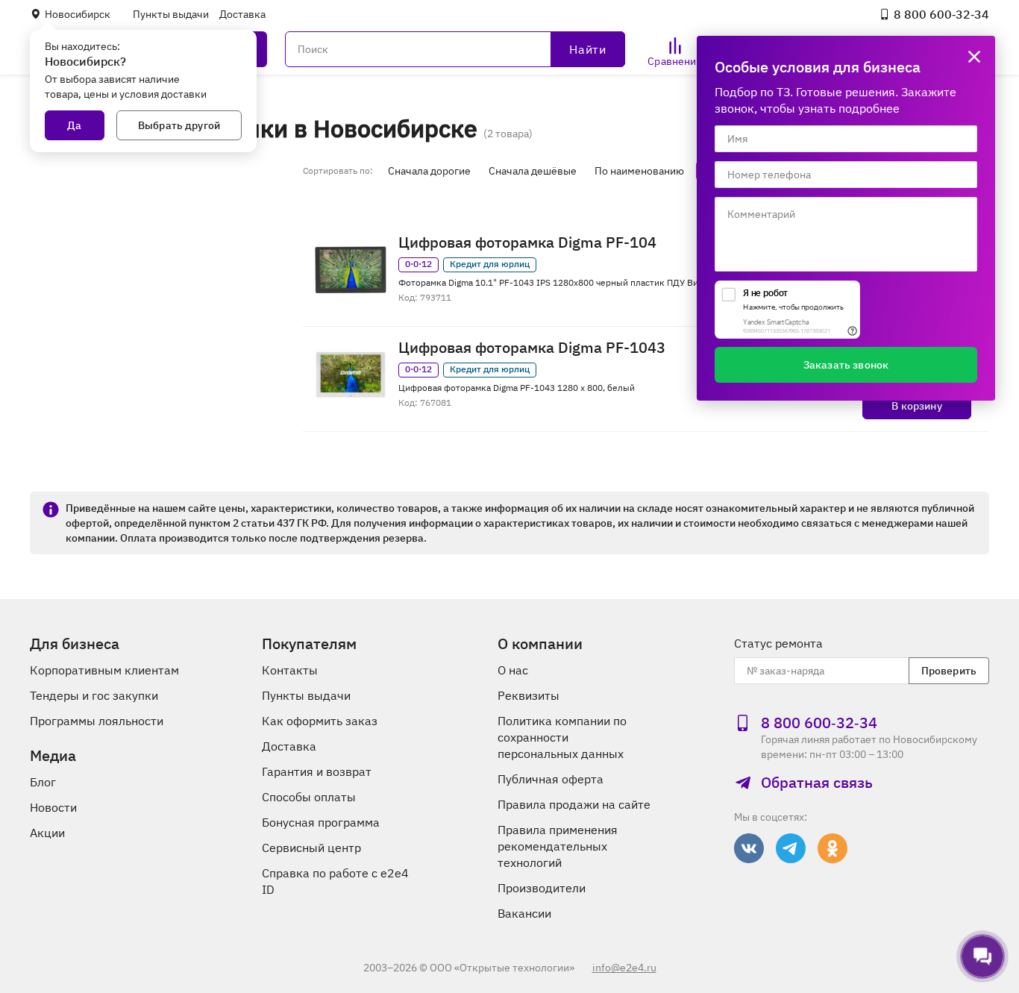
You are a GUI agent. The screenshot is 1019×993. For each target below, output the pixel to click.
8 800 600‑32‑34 (941, 14)
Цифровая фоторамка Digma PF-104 (527, 242)
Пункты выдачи (171, 14)
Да (74, 125)
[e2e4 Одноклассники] (832, 848)
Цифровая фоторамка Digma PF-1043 (531, 348)
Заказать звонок (845, 365)
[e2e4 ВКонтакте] (749, 848)
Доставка (242, 14)
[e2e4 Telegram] (791, 848)
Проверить (948, 670)
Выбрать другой (179, 125)
